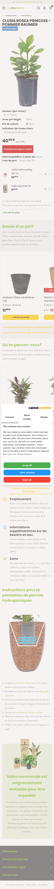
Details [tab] (44, 417)
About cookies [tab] (27, 417)
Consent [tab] (9, 417)
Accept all (27, 465)
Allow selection (27, 472)
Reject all (27, 479)
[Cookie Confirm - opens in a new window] (39, 408)
